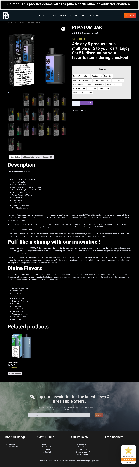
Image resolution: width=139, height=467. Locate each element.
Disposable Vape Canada (21, 22)
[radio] (81, 76)
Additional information (31, 157)
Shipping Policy (81, 449)
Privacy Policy (81, 444)
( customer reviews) (90, 33)
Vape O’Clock (65, 15)
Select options (15, 373)
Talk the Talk (93, 15)
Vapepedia (79, 15)
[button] (130, 15)
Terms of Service (82, 447)
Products (52, 15)
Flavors (102, 69)
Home (10, 22)
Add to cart (86, 103)
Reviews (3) (47, 157)
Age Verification (82, 454)
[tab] (15, 157)
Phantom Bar (13, 444)
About (41, 15)
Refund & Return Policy (84, 452)
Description (15, 157)
